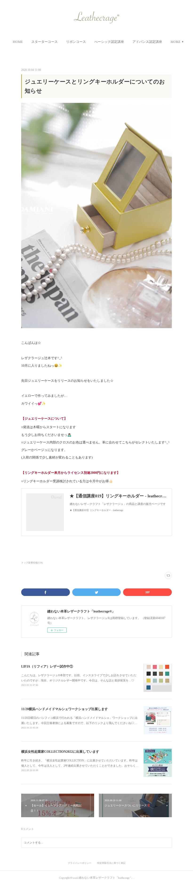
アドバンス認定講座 (147, 42)
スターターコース (44, 42)
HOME (18, 42)
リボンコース (76, 42)
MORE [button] (175, 42)
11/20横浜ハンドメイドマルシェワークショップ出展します (64, 709)
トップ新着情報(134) (32, 562)
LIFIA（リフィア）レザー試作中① (47, 666)
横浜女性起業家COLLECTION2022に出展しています (60, 751)
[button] (18, 42)
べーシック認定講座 (109, 42)
